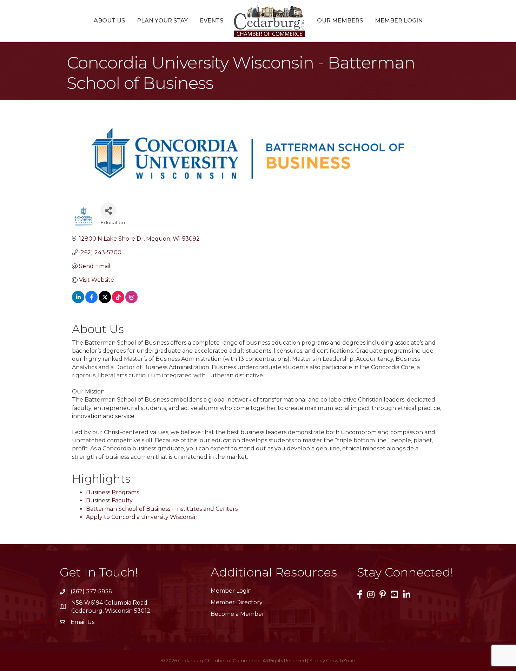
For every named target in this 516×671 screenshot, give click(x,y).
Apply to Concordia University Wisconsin (142, 517)
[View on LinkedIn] (78, 301)
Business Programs (112, 492)
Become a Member (237, 614)
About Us (109, 20)
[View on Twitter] (105, 301)
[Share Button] (108, 210)
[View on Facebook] (91, 301)
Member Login (399, 20)
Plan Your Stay (162, 20)
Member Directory (237, 602)
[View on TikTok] (118, 301)
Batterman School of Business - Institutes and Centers (162, 509)
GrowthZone (340, 660)
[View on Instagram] (131, 301)
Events (211, 20)
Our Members (340, 20)
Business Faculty (109, 500)
